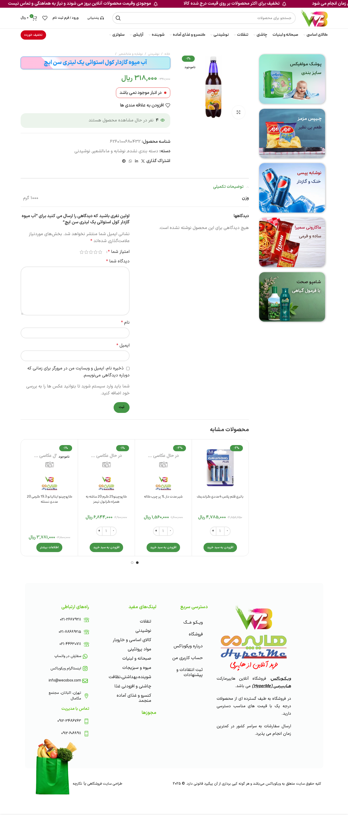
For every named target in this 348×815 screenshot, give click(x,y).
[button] (220, 547)
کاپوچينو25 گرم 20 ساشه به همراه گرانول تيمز (106, 499)
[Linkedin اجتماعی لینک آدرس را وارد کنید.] (136, 161)
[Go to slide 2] (132, 562)
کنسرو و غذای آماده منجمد (134, 698)
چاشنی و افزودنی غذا (132, 686)
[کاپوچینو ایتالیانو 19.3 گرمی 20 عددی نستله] (49, 467)
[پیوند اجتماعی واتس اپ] (130, 161)
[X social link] (143, 161)
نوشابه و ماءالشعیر (130, 54)
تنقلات (145, 621)
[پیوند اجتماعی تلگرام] (124, 161)
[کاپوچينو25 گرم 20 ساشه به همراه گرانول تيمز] (106, 467)
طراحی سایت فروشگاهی (104, 783)
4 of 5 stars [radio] (86, 252)
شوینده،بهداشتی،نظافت (130, 677)
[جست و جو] (118, 18)
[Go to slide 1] (137, 562)
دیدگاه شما (118, 261)
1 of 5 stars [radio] (100, 252)
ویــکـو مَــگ (193, 622)
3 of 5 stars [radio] (91, 252)
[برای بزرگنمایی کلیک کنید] (238, 112)
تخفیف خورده (33, 35)
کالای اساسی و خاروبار (132, 640)
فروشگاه (196, 634)
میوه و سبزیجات (136, 668)
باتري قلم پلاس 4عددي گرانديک (220, 496)
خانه (167, 54)
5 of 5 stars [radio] (81, 252)
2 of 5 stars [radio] (95, 252)
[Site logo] (314, 18)
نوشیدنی (153, 54)
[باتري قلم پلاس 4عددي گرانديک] (220, 467)
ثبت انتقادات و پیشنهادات (189, 672)
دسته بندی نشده (143, 151)
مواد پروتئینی (139, 649)
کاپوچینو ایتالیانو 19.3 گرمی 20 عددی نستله (49, 499)
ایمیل (123, 345)
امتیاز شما (119, 252)
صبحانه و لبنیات (136, 658)
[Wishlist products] (45, 18)
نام (125, 322)
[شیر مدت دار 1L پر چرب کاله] (163, 467)
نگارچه (77, 783)
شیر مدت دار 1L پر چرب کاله (163, 496)
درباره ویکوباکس (188, 646)
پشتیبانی (93, 18)
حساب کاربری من (187, 658)
